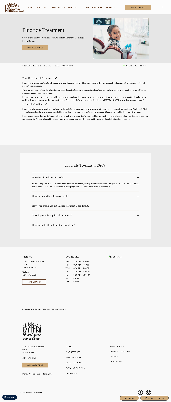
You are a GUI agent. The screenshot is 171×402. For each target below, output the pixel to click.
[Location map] (129, 276)
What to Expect (75, 7)
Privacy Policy (118, 346)
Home (30, 7)
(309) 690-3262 (67, 66)
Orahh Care (116, 361)
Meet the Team (58, 7)
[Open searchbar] (164, 7)
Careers (114, 356)
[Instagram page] (148, 392)
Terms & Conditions (121, 351)
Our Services (43, 7)
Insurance (110, 7)
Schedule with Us (138, 7)
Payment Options (94, 7)
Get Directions (34, 282)
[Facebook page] (140, 392)
